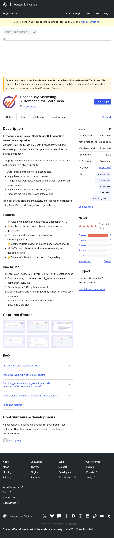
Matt (7, 492)
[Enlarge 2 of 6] (44, 324)
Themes (35, 466)
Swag (90, 477)
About (6, 461)
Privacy (7, 477)
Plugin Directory (11, 13)
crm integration (103, 174)
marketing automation (102, 198)
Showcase (36, 461)
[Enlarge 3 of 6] (69, 324)
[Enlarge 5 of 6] (44, 339)
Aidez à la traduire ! (90, 22)
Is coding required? (13, 405)
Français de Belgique (21, 516)
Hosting (7, 472)
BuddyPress (11, 502)
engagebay (31, 106)
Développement (59, 117)
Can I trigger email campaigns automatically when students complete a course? (26, 385)
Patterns (35, 477)
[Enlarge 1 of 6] (20, 324)
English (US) (105, 167)
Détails (10, 117)
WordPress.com (13, 487)
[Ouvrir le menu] (109, 4)
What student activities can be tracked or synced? (31, 395)
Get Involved (93, 461)
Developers (64, 472)
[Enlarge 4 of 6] (20, 339)
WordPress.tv (67, 477)
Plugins (34, 472)
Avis (22, 117)
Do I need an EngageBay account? (22, 365)
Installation (38, 117)
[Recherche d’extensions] (34, 32)
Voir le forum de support (92, 289)
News (6, 466)
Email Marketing (103, 180)
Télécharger (102, 101)
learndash (105, 192)
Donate (91, 472)
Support (106, 117)
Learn (61, 461)
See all (107, 261)
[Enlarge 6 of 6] (69, 339)
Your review (85, 261)
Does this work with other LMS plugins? (24, 374)
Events (90, 466)
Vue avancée (86, 206)
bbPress (9, 497)
